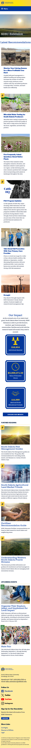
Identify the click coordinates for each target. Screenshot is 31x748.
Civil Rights (4, 728)
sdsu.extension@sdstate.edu (16, 682)
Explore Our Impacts (15, 414)
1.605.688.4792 (18, 680)
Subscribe (5, 718)
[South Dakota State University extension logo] (7, 3)
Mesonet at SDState (7, 730)
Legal (2, 732)
